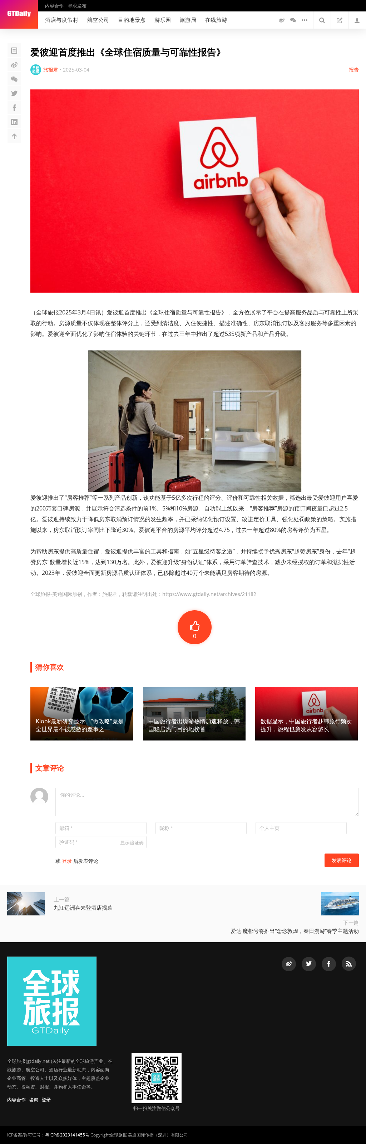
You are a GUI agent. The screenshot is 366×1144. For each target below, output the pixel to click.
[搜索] (322, 20)
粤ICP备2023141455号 (67, 1135)
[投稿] (339, 20)
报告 (354, 69)
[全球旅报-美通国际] (19, 14)
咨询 (33, 1099)
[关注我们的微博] (281, 20)
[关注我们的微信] (293, 20)
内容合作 (54, 6)
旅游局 (188, 19)
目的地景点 (132, 19)
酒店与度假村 (62, 19)
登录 (66, 860)
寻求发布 (77, 6)
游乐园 (162, 19)
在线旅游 (216, 19)
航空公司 (98, 19)
